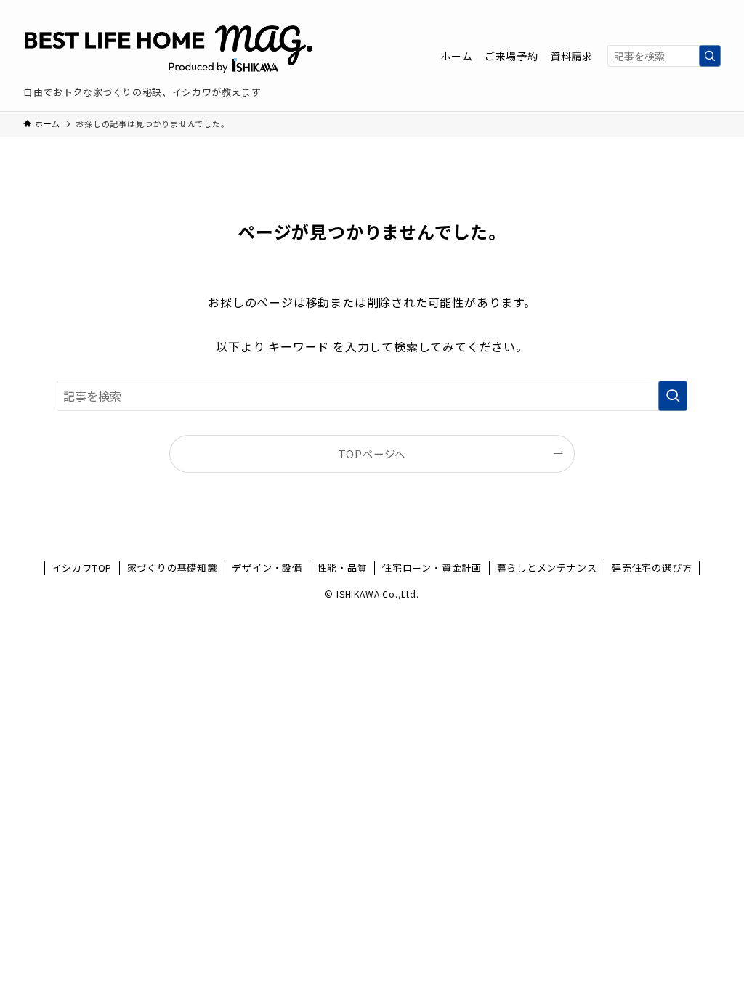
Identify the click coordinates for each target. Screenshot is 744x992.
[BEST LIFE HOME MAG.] (168, 48)
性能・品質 (343, 567)
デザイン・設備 (267, 567)
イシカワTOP (82, 567)
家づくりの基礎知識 (172, 567)
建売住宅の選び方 (652, 567)
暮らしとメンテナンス (547, 567)
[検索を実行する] (710, 56)
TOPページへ (372, 453)
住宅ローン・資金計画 (432, 567)
